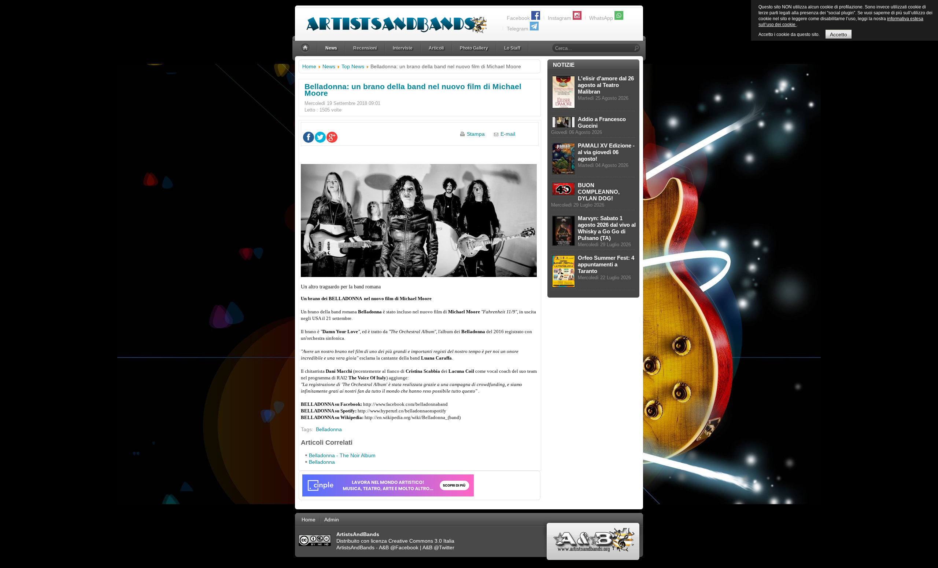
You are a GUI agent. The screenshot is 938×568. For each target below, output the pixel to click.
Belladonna (322, 462)
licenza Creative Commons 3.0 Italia (412, 541)
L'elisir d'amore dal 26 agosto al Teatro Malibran (606, 85)
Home (309, 66)
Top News (352, 66)
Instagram (559, 18)
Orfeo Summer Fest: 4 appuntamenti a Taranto (606, 264)
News (328, 66)
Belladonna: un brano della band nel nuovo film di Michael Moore (412, 89)
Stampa (476, 134)
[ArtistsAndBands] (391, 21)
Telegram (517, 29)
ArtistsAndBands (355, 547)
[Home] (306, 48)
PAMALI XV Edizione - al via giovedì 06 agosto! (606, 152)
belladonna (329, 429)
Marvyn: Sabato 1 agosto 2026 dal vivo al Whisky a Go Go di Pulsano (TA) (607, 228)
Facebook (518, 18)
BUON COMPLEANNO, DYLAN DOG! (599, 191)
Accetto (838, 34)
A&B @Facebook (398, 547)
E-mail (508, 134)
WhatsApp (601, 18)
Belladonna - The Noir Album (342, 455)
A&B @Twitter (438, 547)
